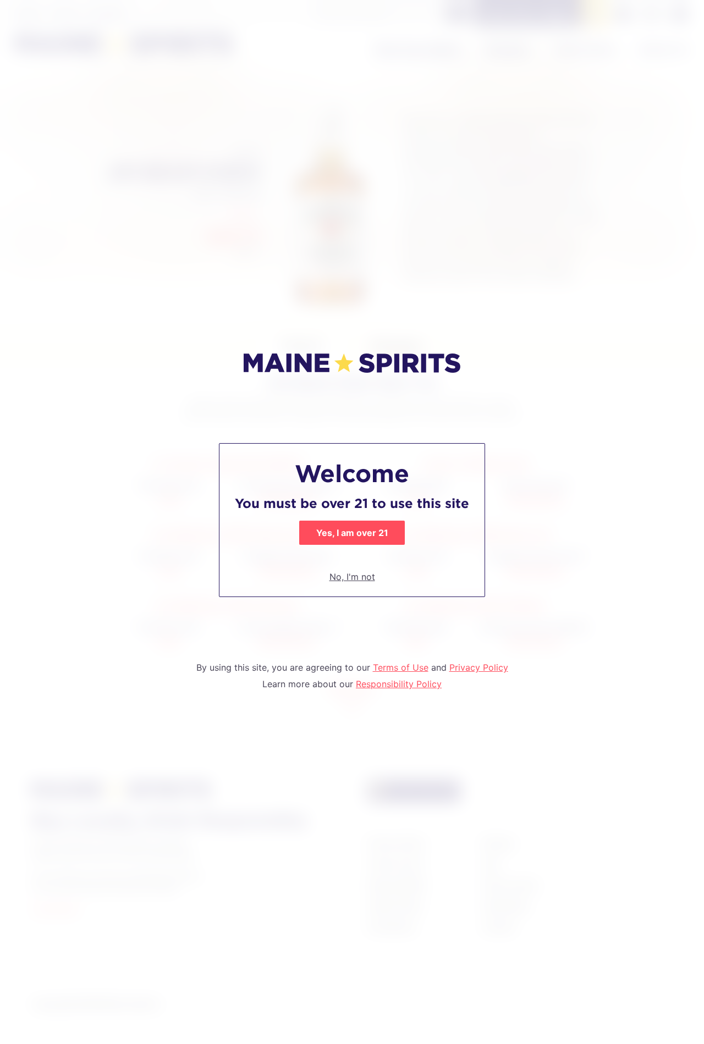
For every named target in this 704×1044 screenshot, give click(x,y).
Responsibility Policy (399, 683)
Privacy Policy (478, 667)
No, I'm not (352, 576)
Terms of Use (400, 667)
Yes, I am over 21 (352, 532)
